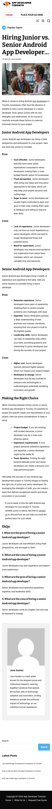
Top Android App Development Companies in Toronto (21, 764)
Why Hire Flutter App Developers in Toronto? (18, 778)
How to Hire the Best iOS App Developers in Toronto (21, 771)
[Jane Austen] (26, 647)
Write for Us (19, 800)
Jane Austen (16, 59)
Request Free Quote (37, 800)
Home (8, 800)
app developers (40, 101)
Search (5, 741)
